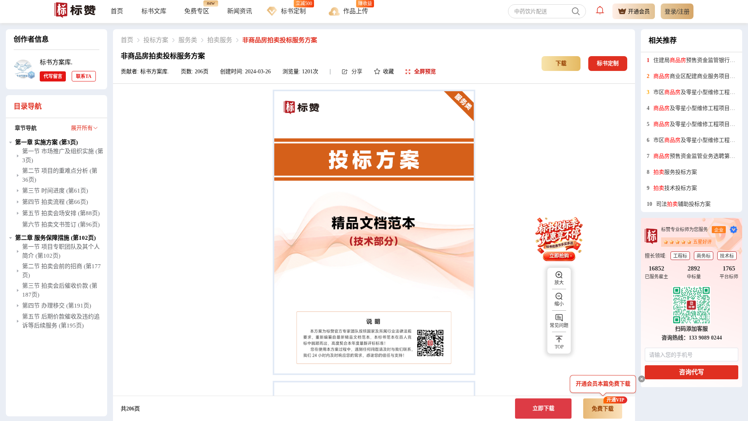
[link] (127, 40)
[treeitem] (56, 185)
